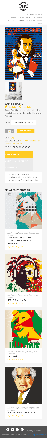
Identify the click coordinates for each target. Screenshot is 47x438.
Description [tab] (12, 154)
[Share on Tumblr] (26, 147)
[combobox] (23, 122)
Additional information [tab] (18, 161)
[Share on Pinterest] (29, 147)
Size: (8, 122)
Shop (28, 17)
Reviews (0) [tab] (11, 167)
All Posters (37, 17)
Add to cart (25, 131)
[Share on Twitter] (17, 147)
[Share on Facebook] (14, 147)
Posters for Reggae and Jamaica (21, 20)
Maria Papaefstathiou (36, 435)
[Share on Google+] (20, 147)
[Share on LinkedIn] (23, 147)
